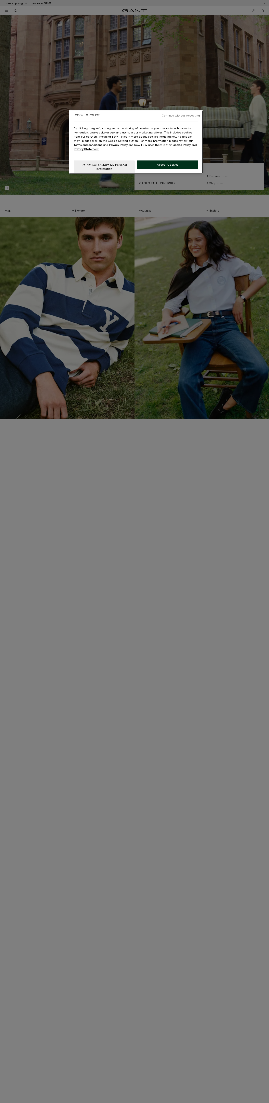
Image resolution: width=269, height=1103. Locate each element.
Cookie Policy (182, 144)
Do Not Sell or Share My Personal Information (104, 166)
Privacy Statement (86, 149)
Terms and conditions (88, 144)
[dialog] (136, 142)
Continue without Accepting (181, 115)
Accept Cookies (167, 164)
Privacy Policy (118, 144)
